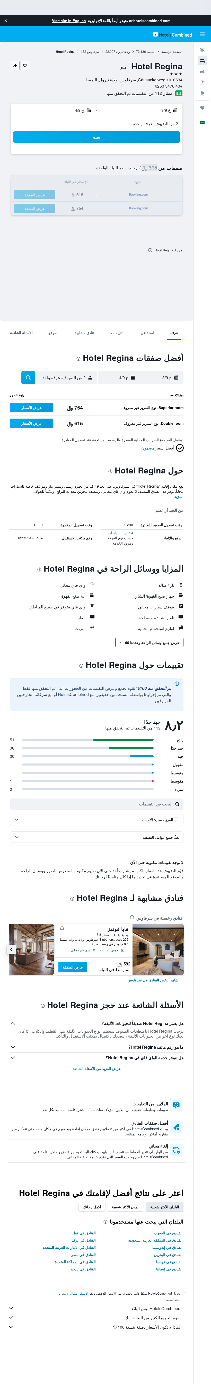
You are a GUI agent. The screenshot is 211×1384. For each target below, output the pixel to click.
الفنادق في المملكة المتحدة (75, 1261)
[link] (153, 980)
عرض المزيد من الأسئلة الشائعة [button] (97, 1068)
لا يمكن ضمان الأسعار (74, 1293)
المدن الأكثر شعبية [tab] (125, 1206)
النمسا (151, 51)
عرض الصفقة (73, 967)
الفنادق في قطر (84, 1232)
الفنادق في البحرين (168, 1254)
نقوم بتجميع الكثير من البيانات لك (152, 1318)
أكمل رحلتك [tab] (92, 1206)
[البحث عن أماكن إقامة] (202, 61)
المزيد (178, 496)
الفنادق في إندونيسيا (167, 1247)
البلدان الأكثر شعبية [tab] (164, 1206)
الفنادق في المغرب (168, 1232)
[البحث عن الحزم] (202, 82)
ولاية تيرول (123, 51)
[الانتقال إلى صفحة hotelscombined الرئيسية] (172, 34)
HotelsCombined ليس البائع (155, 1308)
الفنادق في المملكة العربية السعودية (155, 1240)
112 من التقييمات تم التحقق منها (134, 93)
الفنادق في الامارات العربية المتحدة (69, 1247)
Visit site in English (69, 20)
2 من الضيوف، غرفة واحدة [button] (155, 123)
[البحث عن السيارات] (202, 71)
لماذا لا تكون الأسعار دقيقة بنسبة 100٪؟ (146, 1327)
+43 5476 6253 (168, 86)
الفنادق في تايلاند (83, 1268)
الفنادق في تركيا (84, 1240)
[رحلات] (202, 108)
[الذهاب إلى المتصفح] (202, 93)
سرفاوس (93, 51)
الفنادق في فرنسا (169, 1261)
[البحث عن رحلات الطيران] (202, 50)
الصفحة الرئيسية (171, 51)
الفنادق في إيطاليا (169, 1268)
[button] (5, 20)
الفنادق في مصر (83, 1254)
